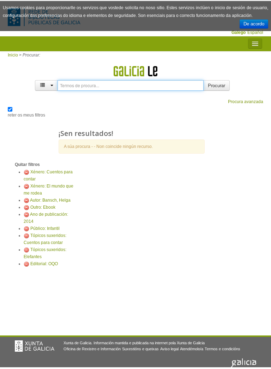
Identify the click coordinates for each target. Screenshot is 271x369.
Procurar (216, 85)
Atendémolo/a (191, 349)
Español (255, 32)
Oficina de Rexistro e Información (92, 349)
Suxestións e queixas (140, 349)
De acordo (253, 23)
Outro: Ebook (42, 207)
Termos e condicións (222, 349)
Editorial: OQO (44, 263)
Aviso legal (169, 349)
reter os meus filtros (26, 115)
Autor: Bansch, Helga (50, 200)
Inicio (13, 55)
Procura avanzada (245, 101)
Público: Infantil (45, 228)
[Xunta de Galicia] (34, 346)
